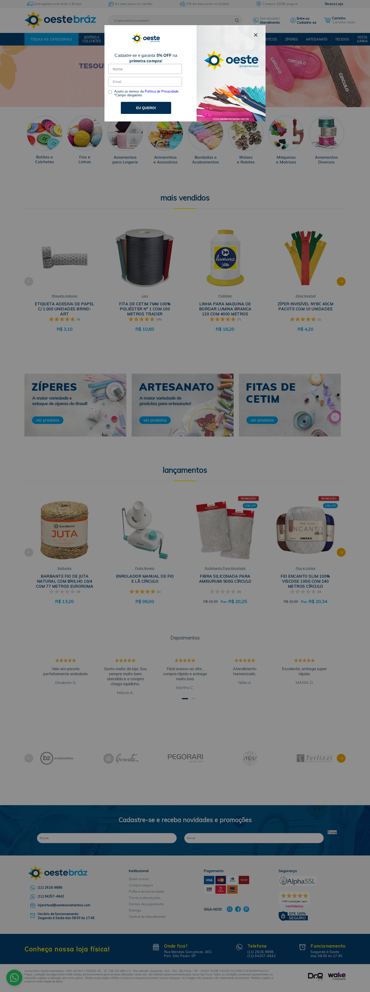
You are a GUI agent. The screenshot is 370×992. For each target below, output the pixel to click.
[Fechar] (255, 35)
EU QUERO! (146, 108)
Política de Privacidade (161, 91)
